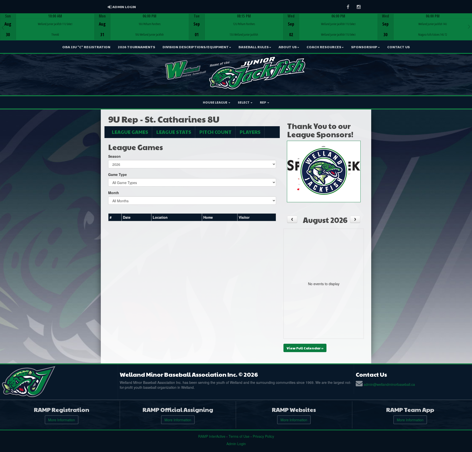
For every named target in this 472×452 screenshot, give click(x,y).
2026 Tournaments (136, 46)
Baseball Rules (253, 46)
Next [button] (469, 26)
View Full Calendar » (305, 347)
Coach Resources (324, 46)
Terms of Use (239, 436)
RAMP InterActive (211, 436)
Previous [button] (3, 27)
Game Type (117, 174)
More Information (61, 419)
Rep (263, 102)
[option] (47, 27)
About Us (288, 46)
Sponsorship (364, 46)
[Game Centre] (47, 30)
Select (244, 102)
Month (113, 192)
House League (215, 102)
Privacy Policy (263, 436)
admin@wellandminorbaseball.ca (389, 384)
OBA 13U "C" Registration (86, 46)
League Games (130, 131)
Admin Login (236, 443)
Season (114, 156)
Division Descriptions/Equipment (195, 46)
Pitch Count (215, 131)
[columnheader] (115, 217)
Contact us (398, 46)
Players (250, 131)
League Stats (173, 131)
